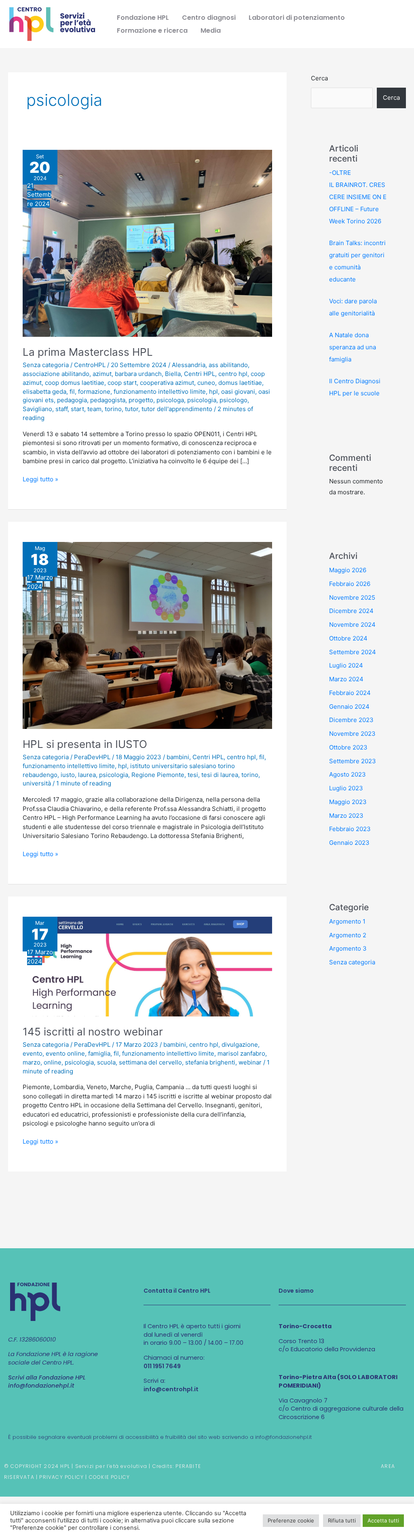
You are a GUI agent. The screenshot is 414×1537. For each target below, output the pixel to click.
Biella (173, 374)
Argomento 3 (348, 948)
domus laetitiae (240, 382)
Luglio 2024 (346, 665)
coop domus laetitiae (74, 382)
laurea (87, 775)
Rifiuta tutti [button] (342, 1520)
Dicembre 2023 (351, 720)
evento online (65, 1053)
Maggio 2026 (347, 570)
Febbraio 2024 (350, 693)
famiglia (99, 1053)
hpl (213, 391)
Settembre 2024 (352, 652)
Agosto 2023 (347, 774)
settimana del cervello (150, 1062)
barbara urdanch (138, 374)
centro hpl (232, 374)
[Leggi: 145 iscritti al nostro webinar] (147, 966)
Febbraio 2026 (349, 584)
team (94, 409)
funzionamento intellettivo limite (160, 391)
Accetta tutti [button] (383, 1520)
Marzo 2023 (346, 815)
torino (113, 409)
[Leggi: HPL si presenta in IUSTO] (147, 634)
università (37, 783)
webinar (250, 1062)
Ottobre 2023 (348, 747)
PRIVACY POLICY (61, 1477)
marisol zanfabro (241, 1053)
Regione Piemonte (157, 775)
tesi (193, 775)
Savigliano (37, 409)
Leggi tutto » (40, 479)
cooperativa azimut (167, 382)
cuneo (206, 382)
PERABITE (188, 1466)
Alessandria (188, 365)
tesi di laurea (219, 775)
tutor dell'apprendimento (177, 409)
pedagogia (72, 400)
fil (72, 391)
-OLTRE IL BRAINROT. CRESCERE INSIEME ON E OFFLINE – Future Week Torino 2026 (358, 197)
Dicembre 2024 (351, 611)
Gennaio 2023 (349, 842)
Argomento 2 (347, 935)
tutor (131, 409)
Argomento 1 (347, 921)
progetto (141, 400)
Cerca (319, 78)
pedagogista (107, 400)
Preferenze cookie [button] (291, 1520)
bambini (178, 757)
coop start (122, 382)
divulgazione (240, 1044)
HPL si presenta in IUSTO (85, 744)
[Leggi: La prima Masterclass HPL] (147, 243)
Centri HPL (199, 374)
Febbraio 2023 (350, 829)
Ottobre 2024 (348, 638)
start (77, 409)
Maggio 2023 (348, 802)
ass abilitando (228, 365)
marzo (31, 1062)
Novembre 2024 (352, 624)
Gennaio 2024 (349, 706)
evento (32, 1053)
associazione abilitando (56, 374)
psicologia (201, 400)
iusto (68, 775)
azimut (102, 374)
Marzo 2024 (346, 679)
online (52, 1062)
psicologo (233, 400)
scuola (106, 1062)
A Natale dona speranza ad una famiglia (352, 347)
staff (61, 409)
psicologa (170, 400)
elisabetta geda (44, 391)
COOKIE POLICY (109, 1477)
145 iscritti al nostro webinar (93, 1031)
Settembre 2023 (352, 761)
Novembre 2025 (352, 597)
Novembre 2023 (352, 733)
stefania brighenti (210, 1062)
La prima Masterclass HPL (88, 352)
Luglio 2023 (346, 788)
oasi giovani (238, 391)
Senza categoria (46, 365)
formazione (94, 391)
